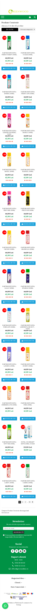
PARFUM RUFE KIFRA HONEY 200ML (28, 365)
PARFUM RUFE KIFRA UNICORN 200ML (9, 209)
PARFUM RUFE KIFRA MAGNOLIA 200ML (28, 248)
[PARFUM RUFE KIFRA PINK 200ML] (28, 393)
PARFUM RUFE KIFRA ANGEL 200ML (9, 170)
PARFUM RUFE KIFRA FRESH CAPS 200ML (28, 93)
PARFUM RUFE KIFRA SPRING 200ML (9, 93)
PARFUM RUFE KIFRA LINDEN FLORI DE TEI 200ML (27, 327)
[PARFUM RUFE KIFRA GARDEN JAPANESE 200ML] (9, 120)
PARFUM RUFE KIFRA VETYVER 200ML (9, 443)
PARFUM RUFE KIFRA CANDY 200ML (9, 482)
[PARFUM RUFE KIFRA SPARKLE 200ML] (28, 276)
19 (29, 502)
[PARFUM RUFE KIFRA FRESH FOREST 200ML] (9, 42)
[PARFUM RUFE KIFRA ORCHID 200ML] (9, 237)
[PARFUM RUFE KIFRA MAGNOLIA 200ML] (28, 237)
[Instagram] (24, 551)
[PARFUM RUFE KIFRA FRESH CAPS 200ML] (28, 81)
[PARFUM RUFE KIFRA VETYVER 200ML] (9, 432)
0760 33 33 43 (19, 566)
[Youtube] (20, 551)
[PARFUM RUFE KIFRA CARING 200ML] (28, 470)
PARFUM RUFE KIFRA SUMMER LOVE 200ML (9, 404)
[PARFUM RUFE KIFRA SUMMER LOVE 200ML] (9, 393)
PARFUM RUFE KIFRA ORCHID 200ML (9, 248)
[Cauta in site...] (34, 17)
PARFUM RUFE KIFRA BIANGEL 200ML (28, 170)
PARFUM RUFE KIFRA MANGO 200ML (28, 131)
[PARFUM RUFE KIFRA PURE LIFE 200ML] (9, 315)
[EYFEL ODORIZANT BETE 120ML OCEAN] (28, 432)
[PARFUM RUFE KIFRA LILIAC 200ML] (9, 276)
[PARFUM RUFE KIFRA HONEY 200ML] (28, 354)
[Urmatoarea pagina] (32, 502)
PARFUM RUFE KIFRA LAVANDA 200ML (9, 365)
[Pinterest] (16, 551)
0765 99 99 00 (19, 563)
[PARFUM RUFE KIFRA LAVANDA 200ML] (9, 354)
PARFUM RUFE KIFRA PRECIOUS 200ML (28, 209)
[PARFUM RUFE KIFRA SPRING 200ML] (9, 81)
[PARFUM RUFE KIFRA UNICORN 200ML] (9, 198)
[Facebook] (12, 551)
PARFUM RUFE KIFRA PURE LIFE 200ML (9, 326)
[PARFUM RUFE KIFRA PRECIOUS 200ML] (28, 198)
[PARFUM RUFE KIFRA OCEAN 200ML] (28, 42)
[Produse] (3, 17)
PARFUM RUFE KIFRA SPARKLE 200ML (28, 287)
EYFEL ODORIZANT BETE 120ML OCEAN (28, 443)
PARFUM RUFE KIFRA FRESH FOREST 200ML (9, 54)
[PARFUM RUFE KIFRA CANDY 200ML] (9, 470)
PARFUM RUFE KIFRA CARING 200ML (28, 482)
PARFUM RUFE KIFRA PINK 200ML (28, 404)
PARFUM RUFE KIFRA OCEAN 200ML (28, 54)
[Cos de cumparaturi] (30, 17)
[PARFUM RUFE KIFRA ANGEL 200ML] (9, 159)
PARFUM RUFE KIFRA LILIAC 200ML (9, 287)
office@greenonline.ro (19, 569)
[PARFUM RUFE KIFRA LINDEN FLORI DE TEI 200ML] (28, 315)
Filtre (10, 29)
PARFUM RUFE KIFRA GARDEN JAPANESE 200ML (9, 132)
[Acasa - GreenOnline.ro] (18, 11)
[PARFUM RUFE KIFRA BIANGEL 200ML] (28, 159)
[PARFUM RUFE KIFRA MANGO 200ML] (28, 120)
